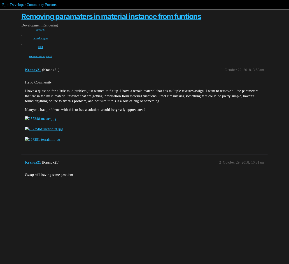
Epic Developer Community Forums (29, 5)
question (40, 29)
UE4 (40, 47)
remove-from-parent (40, 56)
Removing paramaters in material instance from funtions (111, 16)
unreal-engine (40, 38)
